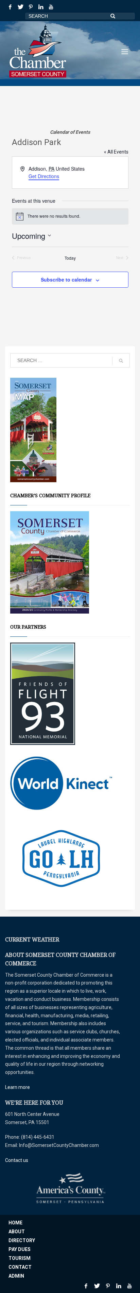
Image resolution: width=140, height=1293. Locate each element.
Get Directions (44, 176)
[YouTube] (51, 7)
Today (70, 258)
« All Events (116, 152)
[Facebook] (10, 7)
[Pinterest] (30, 7)
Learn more (17, 1087)
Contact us (16, 1160)
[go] (121, 361)
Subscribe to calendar (66, 279)
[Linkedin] (41, 7)
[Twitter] (20, 7)
